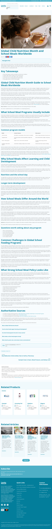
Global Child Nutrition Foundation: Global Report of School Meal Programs (31, 313)
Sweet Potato (3, 155)
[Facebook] (6, 57)
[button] (26, 60)
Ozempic (4, 403)
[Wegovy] (45, 396)
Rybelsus (30, 403)
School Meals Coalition (23, 314)
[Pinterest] (8, 57)
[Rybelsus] (32, 396)
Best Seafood (44, 154)
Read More (4, 450)
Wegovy (42, 403)
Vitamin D (9, 155)
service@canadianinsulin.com (46, 488)
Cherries (49, 154)
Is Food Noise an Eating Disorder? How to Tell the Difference (44, 437)
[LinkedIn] (11, 57)
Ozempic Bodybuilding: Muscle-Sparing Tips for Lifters (32, 437)
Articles (43, 5)
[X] (10, 57)
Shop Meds (22, 5)
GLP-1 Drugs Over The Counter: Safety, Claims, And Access (19, 437)
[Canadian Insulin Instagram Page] (5, 505)
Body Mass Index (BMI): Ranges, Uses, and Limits (6, 437)
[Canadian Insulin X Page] (8, 505)
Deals (36, 5)
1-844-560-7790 (45, 490)
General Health (36, 104)
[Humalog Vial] (19, 396)
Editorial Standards (18, 377)
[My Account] (48, 6)
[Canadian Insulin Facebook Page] (2, 505)
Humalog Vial (18, 403)
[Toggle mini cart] (50, 6)
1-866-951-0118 (44, 492)
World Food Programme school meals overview (27, 316)
